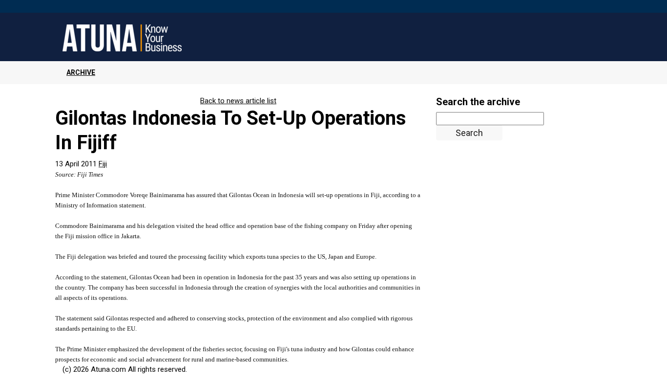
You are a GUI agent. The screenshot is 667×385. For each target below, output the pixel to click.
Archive (80, 72)
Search (469, 133)
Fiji (103, 163)
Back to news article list (238, 100)
